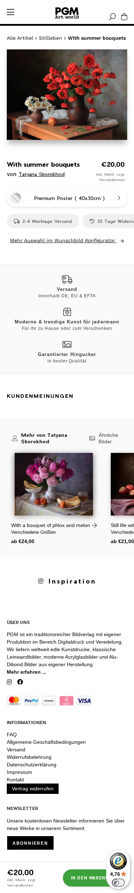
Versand (16, 749)
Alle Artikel (20, 38)
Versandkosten (112, 179)
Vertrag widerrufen (33, 788)
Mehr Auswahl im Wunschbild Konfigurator (63, 240)
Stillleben (50, 38)
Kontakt (15, 779)
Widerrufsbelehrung (29, 757)
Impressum (19, 772)
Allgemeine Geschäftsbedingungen (46, 742)
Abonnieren (30, 843)
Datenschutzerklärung (31, 764)
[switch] (118, 883)
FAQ (12, 734)
